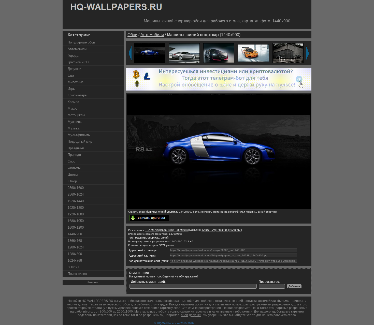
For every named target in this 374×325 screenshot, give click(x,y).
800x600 (74, 267)
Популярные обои (81, 42)
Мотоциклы (76, 115)
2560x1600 (76, 188)
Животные (75, 82)
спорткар (153, 237)
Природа (74, 155)
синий (164, 237)
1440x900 (75, 234)
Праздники (76, 148)
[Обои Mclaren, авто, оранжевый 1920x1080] (253, 53)
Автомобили (77, 49)
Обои (132, 35)
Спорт (72, 161)
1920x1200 (76, 208)
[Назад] (130, 53)
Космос (73, 102)
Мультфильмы (79, 135)
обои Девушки (191, 315)
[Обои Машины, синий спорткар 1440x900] (219, 207)
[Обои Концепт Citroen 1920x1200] (219, 53)
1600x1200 (76, 227)
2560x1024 (76, 194)
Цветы (73, 174)
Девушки (74, 69)
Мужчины (75, 122)
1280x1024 (76, 247)
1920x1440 (76, 201)
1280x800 (75, 254)
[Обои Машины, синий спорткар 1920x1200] (149, 53)
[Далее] (307, 53)
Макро (72, 108)
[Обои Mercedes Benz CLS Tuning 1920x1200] (288, 53)
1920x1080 (76, 214)
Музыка (73, 128)
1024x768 (75, 260)
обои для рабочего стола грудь (145, 304)
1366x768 (75, 241)
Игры (71, 89)
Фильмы (74, 168)
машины (140, 237)
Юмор (72, 181)
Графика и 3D (78, 62)
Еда (71, 75)
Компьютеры (77, 95)
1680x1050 (76, 221)
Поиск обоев (77, 274)
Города (73, 55)
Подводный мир (80, 141)
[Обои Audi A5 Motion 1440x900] (184, 53)
